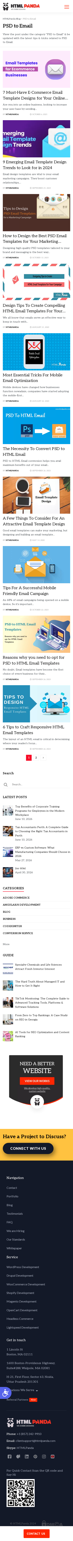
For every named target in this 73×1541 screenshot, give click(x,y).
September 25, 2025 (41, 188)
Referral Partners (17, 1399)
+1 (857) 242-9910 (29, 1434)
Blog (6, 911)
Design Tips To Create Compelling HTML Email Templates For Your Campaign (34, 311)
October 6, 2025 (39, 114)
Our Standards (16, 1239)
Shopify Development (20, 1292)
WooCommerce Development (26, 1284)
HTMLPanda (12, 114)
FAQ (10, 1222)
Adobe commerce (16, 897)
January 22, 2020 (40, 401)
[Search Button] (6, 784)
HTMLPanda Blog (11, 18)
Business (9, 919)
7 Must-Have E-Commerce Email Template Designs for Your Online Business (34, 98)
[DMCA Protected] (52, 1523)
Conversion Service (18, 933)
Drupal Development (20, 1275)
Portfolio (12, 1196)
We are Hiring (16, 1231)
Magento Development (21, 1301)
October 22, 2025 (40, 610)
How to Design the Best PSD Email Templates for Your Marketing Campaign (35, 241)
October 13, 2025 (40, 258)
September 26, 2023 (41, 471)
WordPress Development (23, 1267)
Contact (12, 1187)
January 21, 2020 (40, 327)
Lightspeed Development (23, 1327)
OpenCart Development (22, 1310)
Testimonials (15, 1213)
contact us (36, 1533)
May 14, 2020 (38, 540)
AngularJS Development (22, 904)
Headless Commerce (20, 1318)
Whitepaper (14, 1248)
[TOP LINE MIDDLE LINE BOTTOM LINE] (66, 7)
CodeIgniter (12, 926)
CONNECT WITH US (28, 1148)
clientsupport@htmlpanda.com (35, 1440)
